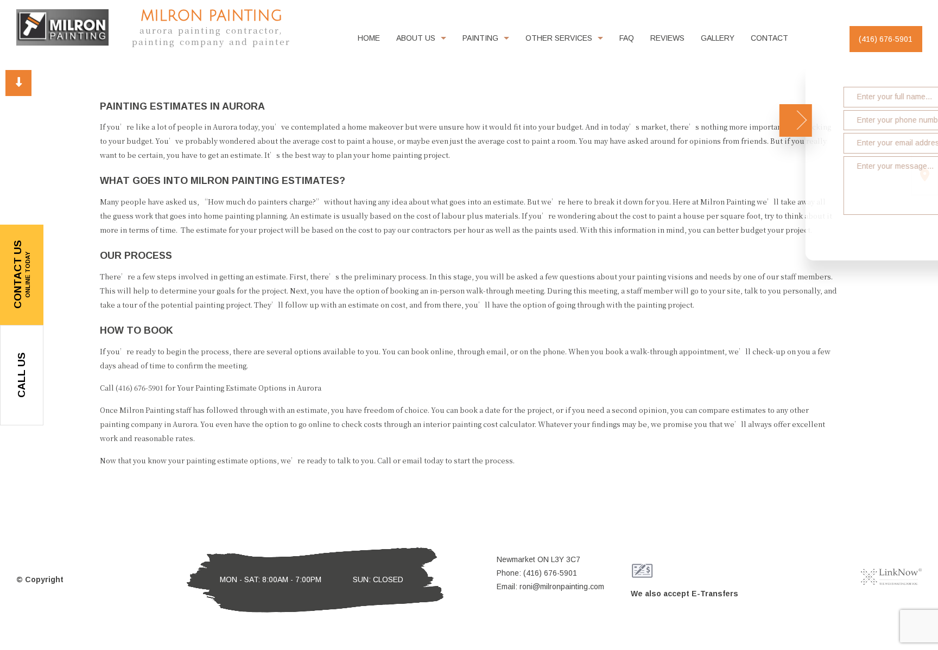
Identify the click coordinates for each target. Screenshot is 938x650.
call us (21, 375)
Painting (480, 38)
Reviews (667, 38)
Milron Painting (211, 16)
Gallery (717, 38)
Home (369, 38)
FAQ (626, 38)
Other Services (558, 38)
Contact (769, 38)
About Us (415, 38)
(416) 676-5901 (885, 39)
